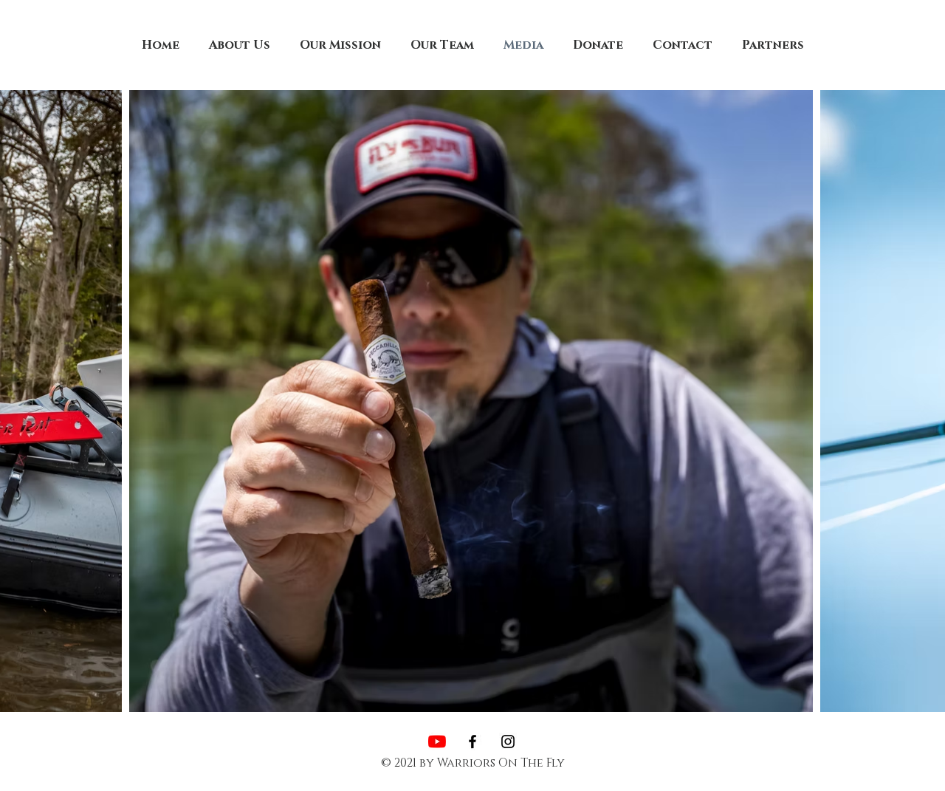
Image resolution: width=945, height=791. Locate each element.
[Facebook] (472, 741)
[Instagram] (508, 741)
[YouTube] (437, 741)
